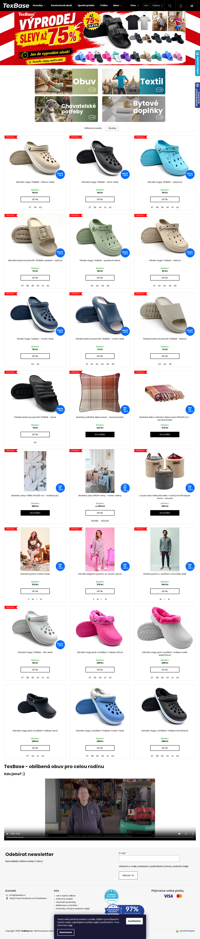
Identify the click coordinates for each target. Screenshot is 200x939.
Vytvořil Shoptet (187, 931)
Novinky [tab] (112, 128)
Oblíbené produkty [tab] (93, 128)
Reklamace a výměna (66, 905)
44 (97, 285)
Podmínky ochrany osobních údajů (72, 908)
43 (92, 285)
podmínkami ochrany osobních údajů (169, 866)
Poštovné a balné (64, 898)
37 (30, 207)
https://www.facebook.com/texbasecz (28, 898)
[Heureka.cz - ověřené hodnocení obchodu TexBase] (111, 896)
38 (157, 207)
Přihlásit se (128, 875)
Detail (35, 199)
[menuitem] (39, 5)
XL (41, 599)
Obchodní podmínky (66, 902)
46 (108, 285)
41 (105, 207)
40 (100, 207)
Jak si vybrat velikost (66, 895)
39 (35, 207)
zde (70, 925)
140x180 (94, 520)
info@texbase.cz (17, 895)
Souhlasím (134, 921)
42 (40, 207)
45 (102, 285)
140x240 (105, 520)
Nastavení (66, 932)
